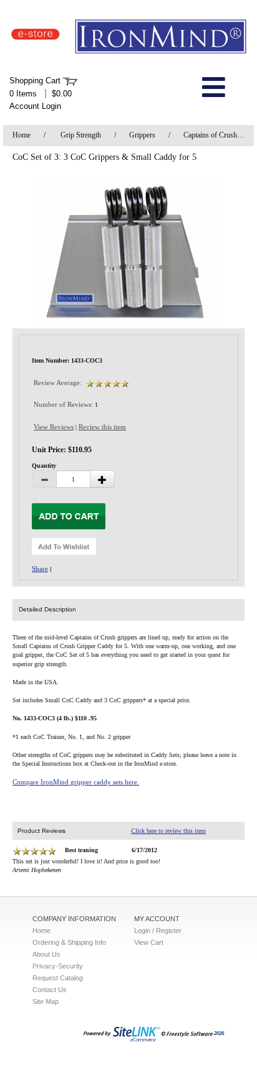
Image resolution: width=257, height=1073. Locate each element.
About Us (46, 954)
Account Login (35, 106)
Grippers (142, 135)
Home (21, 135)
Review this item (102, 426)
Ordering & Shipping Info (69, 942)
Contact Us (49, 989)
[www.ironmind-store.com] (128, 37)
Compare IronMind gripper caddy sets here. (75, 782)
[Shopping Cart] (70, 81)
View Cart (148, 942)
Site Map (45, 1001)
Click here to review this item (168, 830)
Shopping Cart (35, 80)
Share (40, 568)
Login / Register (158, 930)
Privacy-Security (57, 966)
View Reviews (54, 426)
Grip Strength (81, 135)
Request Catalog (57, 978)
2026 (219, 1033)
